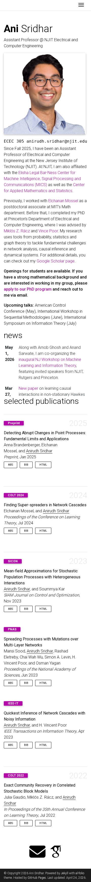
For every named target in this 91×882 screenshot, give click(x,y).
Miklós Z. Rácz (17, 231)
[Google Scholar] (56, 852)
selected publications (41, 401)
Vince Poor (48, 231)
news (13, 335)
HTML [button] (43, 464)
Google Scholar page (56, 261)
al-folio (80, 873)
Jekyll (64, 873)
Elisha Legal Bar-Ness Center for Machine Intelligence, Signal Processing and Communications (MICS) (42, 178)
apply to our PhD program (28, 289)
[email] (37, 852)
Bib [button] (26, 464)
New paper (28, 388)
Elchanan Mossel (63, 200)
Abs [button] (10, 464)
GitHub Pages (37, 877)
